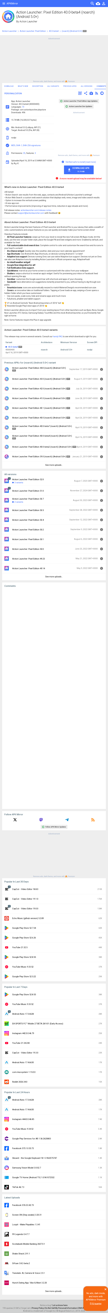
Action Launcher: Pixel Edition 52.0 (28, 479)
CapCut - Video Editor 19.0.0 (25, 908)
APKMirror (12, 3)
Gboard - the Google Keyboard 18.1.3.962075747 (34, 1158)
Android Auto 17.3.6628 (23, 1014)
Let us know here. (60, 1305)
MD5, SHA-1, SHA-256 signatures (26, 145)
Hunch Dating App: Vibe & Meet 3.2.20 (29, 1283)
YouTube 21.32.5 (19, 947)
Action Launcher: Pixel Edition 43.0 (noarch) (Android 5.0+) (39, 379)
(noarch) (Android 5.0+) (72, 31)
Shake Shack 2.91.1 (21, 1253)
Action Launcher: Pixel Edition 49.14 (28, 568)
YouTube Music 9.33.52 (22, 967)
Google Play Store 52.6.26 (24, 937)
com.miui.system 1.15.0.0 (23, 1072)
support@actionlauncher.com (31, 213)
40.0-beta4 (54, 31)
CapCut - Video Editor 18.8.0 (25, 889)
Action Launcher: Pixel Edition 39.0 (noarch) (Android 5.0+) (39, 456)
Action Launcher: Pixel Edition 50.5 (28, 510)
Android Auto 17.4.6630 (23, 1062)
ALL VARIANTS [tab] (53, 86)
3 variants (18, 482)
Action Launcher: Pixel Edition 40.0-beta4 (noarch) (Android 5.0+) (42, 436)
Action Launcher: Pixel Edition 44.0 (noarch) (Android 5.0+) (39, 368)
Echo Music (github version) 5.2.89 (28, 918)
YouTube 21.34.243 (21, 1043)
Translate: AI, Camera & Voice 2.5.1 (28, 1273)
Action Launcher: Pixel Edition (33, 31)
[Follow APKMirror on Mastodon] (41, 821)
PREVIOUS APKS (69, 86)
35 (24, 153)
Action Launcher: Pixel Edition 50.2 (28, 529)
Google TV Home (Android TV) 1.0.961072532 (33, 1177)
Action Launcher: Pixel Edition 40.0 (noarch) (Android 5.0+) (39, 417)
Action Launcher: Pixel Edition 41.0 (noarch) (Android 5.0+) (39, 398)
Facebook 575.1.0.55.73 (23, 1148)
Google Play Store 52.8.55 (24, 957)
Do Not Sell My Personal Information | (61, 1308)
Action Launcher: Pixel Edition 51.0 (28, 491)
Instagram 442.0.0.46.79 (23, 1033)
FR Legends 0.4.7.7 (20, 1234)
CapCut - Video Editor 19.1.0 (25, 899)
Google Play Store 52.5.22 (24, 976)
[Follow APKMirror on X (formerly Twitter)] (15, 821)
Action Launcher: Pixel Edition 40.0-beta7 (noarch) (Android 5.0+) (42, 426)
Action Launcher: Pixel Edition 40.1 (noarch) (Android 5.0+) (39, 408)
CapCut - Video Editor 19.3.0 (25, 1052)
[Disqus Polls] (54, 625)
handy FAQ (57, 336)
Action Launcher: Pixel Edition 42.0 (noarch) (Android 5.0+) (39, 388)
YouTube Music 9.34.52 (22, 1129)
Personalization (13, 93)
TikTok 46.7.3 (18, 1187)
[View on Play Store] (91, 94)
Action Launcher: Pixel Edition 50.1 (28, 539)
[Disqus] (54, 698)
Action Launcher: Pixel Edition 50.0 (28, 549)
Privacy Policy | (38, 1308)
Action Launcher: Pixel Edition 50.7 (28, 499)
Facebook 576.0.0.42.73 (23, 1205)
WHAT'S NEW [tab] (23, 86)
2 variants (18, 502)
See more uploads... (54, 465)
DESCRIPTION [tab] (37, 86)
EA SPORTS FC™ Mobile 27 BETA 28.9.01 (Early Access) (37, 1023)
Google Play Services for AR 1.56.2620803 (31, 1138)
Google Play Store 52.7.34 (24, 928)
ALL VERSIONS (86, 86)
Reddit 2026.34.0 (19, 1082)
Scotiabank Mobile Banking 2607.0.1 (28, 1244)
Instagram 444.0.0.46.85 (23, 1119)
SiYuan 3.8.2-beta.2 (21, 1263)
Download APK (80, 170)
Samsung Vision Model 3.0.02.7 (26, 1167)
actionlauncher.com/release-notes (36, 210)
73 (23, 107)
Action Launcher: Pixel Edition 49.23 (28, 559)
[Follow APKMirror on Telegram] (67, 821)
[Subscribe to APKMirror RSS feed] (93, 821)
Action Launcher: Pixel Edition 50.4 (28, 520)
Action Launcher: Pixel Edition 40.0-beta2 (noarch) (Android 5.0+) (42, 447)
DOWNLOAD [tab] (9, 86)
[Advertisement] (54, 59)
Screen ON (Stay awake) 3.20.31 (27, 1215)
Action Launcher (28, 21)
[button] (80, 94)
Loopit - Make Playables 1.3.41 (26, 1224)
